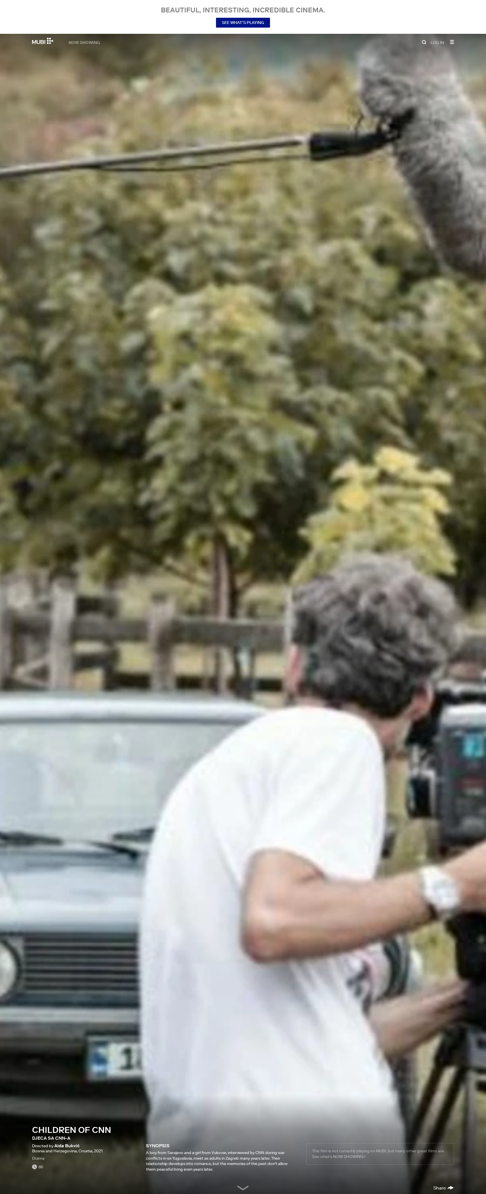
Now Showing (84, 42)
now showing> (349, 1156)
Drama (38, 1158)
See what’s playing (243, 22)
